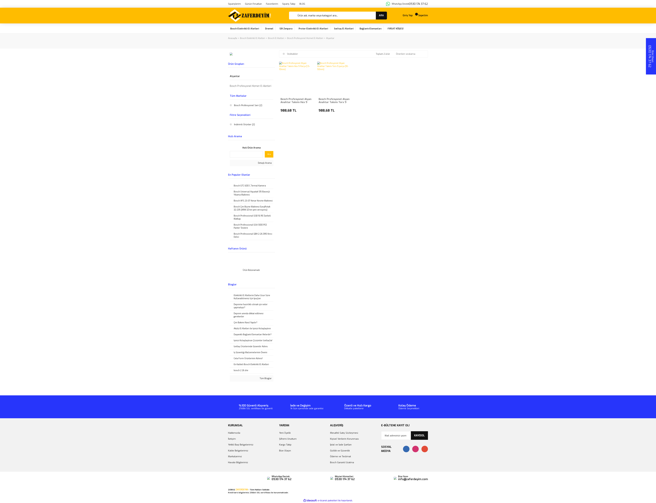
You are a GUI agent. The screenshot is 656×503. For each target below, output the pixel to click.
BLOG (302, 3)
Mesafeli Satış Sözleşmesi (344, 432)
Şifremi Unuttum (288, 438)
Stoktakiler (292, 54)
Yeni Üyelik (285, 432)
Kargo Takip (285, 444)
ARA (381, 15)
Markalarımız (235, 456)
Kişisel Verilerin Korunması (344, 438)
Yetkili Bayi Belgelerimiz (240, 444)
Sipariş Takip (288, 3)
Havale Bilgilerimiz (238, 462)
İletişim (232, 438)
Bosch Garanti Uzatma (342, 462)
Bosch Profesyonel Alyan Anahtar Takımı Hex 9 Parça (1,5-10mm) (296, 100)
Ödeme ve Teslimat (340, 456)
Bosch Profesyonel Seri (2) (248, 105)
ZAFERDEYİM (241, 489)
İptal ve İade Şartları (341, 444)
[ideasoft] (310, 500)
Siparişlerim (234, 3)
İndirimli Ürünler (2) (244, 124)
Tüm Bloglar (265, 378)
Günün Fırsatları (253, 3)
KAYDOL (419, 435)
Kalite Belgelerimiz (238, 450)
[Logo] (249, 15)
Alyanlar (330, 38)
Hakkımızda (234, 432)
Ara (269, 154)
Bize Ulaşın (285, 450)
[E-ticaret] (328, 500)
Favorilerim (272, 3)
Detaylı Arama (264, 163)
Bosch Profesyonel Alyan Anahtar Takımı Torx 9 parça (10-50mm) (334, 100)
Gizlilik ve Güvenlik (340, 450)
